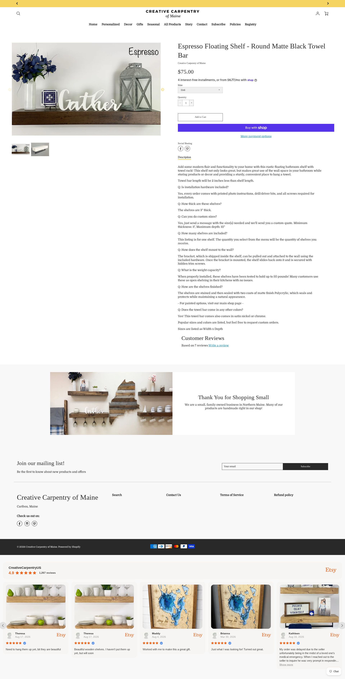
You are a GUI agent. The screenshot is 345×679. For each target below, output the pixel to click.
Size (180, 85)
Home (93, 24)
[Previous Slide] (10, 90)
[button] (200, 117)
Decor (128, 24)
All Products (172, 24)
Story (188, 24)
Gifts (140, 24)
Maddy (156, 633)
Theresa (20, 633)
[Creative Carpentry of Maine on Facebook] (19, 525)
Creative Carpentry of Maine (192, 63)
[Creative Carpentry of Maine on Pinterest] (34, 525)
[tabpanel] (21, 149)
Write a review (218, 345)
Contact (202, 24)
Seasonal (153, 24)
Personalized (111, 24)
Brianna (225, 633)
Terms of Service (232, 495)
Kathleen (294, 633)
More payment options (256, 136)
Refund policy (283, 495)
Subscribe (218, 24)
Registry (250, 24)
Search (117, 495)
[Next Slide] (162, 90)
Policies (235, 24)
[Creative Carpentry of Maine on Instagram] (27, 525)
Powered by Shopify (69, 546)
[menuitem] (93, 24)
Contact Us (173, 495)
